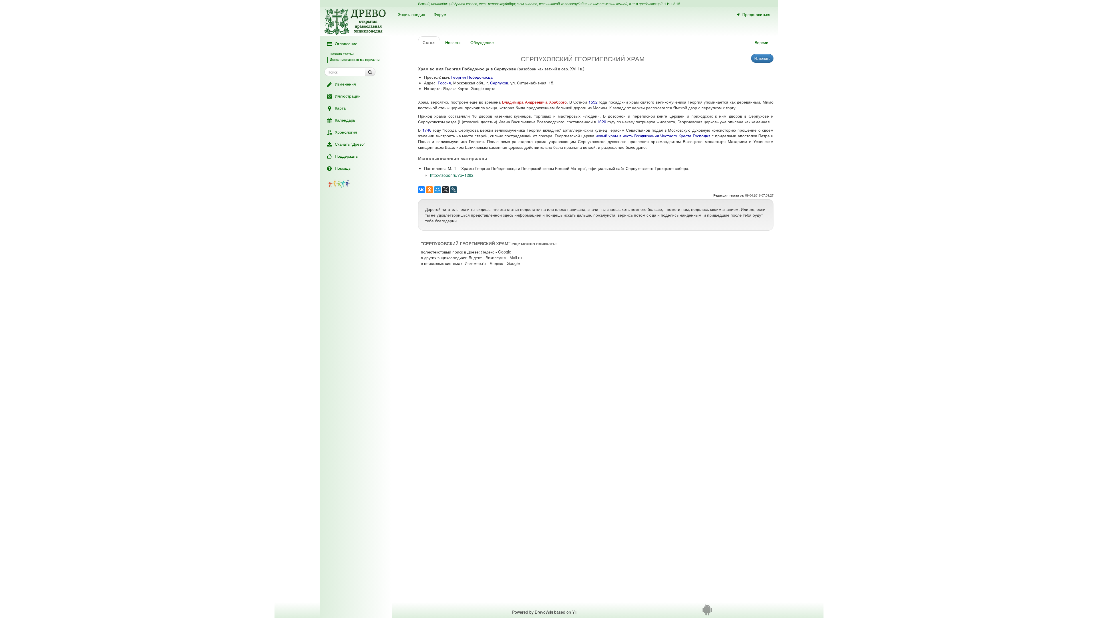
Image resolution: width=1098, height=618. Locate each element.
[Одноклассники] (429, 189)
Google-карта (483, 88)
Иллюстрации (348, 96)
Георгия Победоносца (472, 77)
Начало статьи (342, 53)
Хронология (346, 132)
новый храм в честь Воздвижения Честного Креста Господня (653, 135)
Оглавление (346, 43)
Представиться (756, 14)
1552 (593, 102)
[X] (445, 189)
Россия (444, 83)
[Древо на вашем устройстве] (707, 612)
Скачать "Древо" (350, 144)
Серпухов (499, 83)
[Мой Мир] (437, 189)
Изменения (345, 84)
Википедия (496, 257)
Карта (340, 108)
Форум (440, 14)
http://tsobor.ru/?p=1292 (452, 175)
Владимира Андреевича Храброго (534, 102)
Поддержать (346, 156)
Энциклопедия (411, 14)
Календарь (345, 120)
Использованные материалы (354, 59)
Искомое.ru (475, 263)
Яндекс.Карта (455, 88)
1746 (426, 130)
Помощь (343, 168)
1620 (601, 121)
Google (504, 252)
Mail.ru (516, 257)
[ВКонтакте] (421, 189)
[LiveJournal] (453, 189)
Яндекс (487, 252)
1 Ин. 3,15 (672, 3)
